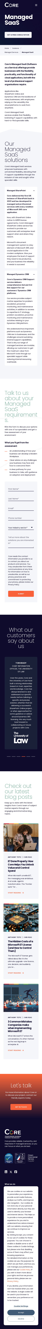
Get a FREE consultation (18, 35)
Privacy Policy (12, 1281)
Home (7, 48)
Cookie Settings (21, 1306)
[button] (9, 756)
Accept (21, 1312)
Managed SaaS (27, 52)
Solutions (15, 48)
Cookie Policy (25, 1269)
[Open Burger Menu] (36, 5)
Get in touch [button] (21, 1107)
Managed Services (11, 52)
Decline (21, 1319)
